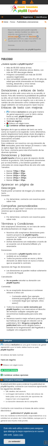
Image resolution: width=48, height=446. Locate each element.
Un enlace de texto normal (18, 119)
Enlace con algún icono (19, 123)
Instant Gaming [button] (10, 370)
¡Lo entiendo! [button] (14, 441)
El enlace (17, 112)
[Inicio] (24, 9)
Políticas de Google (17, 321)
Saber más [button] (18, 435)
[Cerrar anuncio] (46, 28)
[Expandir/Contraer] (47, 340)
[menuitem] (16, 2)
